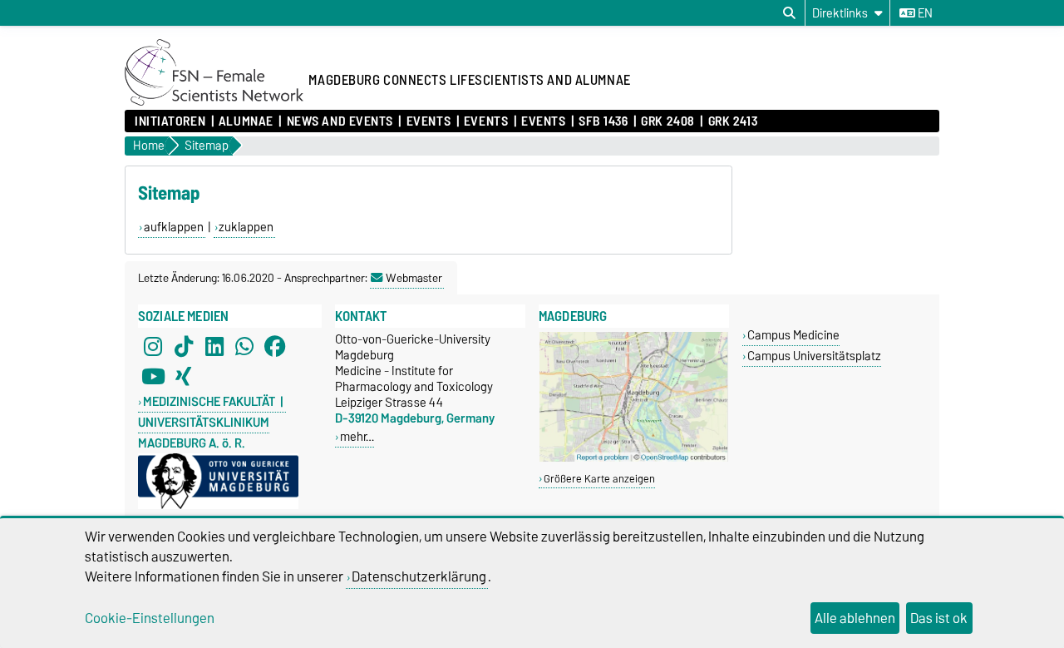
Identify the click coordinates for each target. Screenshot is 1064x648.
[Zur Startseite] (214, 101)
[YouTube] (153, 376)
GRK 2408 (667, 121)
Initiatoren (170, 121)
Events (428, 121)
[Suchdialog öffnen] (789, 13)
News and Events (340, 121)
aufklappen (174, 227)
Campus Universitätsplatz (814, 355)
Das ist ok (939, 618)
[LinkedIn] (214, 346)
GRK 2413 (732, 121)
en (924, 13)
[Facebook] (275, 346)
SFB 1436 (603, 121)
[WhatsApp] (244, 346)
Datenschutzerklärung (419, 576)
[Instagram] (153, 346)
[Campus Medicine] (634, 458)
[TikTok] (184, 346)
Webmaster (414, 278)
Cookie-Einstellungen (149, 618)
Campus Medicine (793, 334)
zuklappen (246, 227)
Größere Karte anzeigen (599, 478)
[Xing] (184, 376)
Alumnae (246, 121)
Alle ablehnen (855, 618)
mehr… (357, 436)
